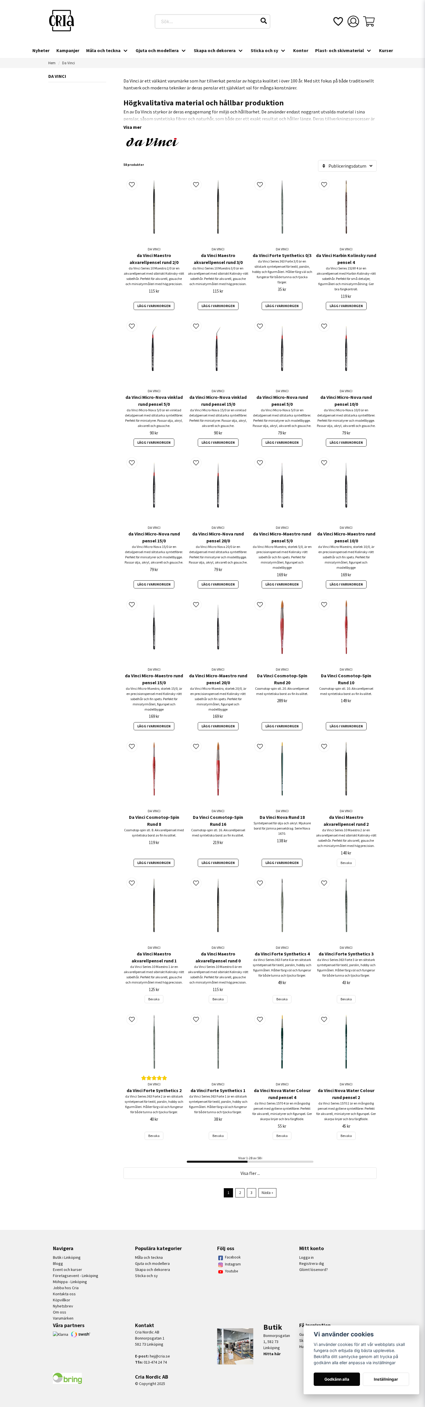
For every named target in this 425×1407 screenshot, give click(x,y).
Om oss (59, 1312)
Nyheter (40, 50)
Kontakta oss (64, 1293)
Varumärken (63, 1318)
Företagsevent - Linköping (75, 1275)
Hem (52, 62)
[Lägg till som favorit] (337, 21)
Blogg (58, 1263)
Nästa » (267, 1192)
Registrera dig (311, 1263)
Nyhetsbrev (63, 1306)
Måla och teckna (103, 50)
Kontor (300, 50)
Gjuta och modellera (157, 50)
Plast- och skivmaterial (339, 50)
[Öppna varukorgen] (369, 21)
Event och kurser (67, 1269)
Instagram (233, 1264)
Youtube (231, 1271)
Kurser (386, 50)
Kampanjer (67, 50)
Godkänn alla (336, 1379)
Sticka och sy (264, 50)
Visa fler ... (250, 1173)
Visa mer (132, 127)
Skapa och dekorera (215, 50)
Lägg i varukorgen (154, 306)
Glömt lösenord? (313, 1269)
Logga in (306, 1257)
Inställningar (386, 1379)
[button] (263, 21)
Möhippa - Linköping (70, 1281)
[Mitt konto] (353, 21)
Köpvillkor (61, 1300)
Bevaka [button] (346, 863)
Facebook (233, 1257)
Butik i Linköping (67, 1257)
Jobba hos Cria (66, 1287)
